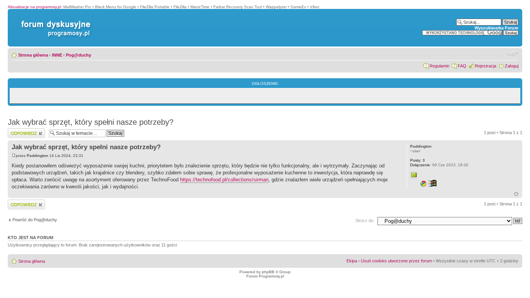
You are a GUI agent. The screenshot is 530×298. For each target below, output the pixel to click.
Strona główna (33, 55)
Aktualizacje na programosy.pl (34, 7)
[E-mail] (414, 175)
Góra (516, 194)
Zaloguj (511, 66)
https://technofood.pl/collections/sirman (224, 180)
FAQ (462, 66)
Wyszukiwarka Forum (496, 28)
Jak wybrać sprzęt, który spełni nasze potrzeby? (90, 122)
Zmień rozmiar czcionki (512, 53)
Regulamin (439, 66)
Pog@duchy (78, 55)
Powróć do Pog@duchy (34, 219)
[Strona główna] (54, 21)
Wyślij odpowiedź (24, 130)
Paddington (37, 155)
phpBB (268, 272)
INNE (57, 55)
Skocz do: (364, 220)
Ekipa (351, 260)
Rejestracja (485, 66)
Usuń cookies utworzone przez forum (396, 260)
